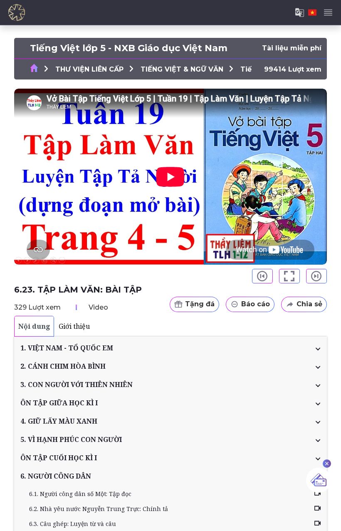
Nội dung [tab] (34, 326)
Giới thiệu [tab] (74, 326)
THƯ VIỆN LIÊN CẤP (89, 69)
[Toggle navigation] (328, 12)
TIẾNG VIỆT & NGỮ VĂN (182, 69)
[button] (170, 348)
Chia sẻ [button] (309, 304)
